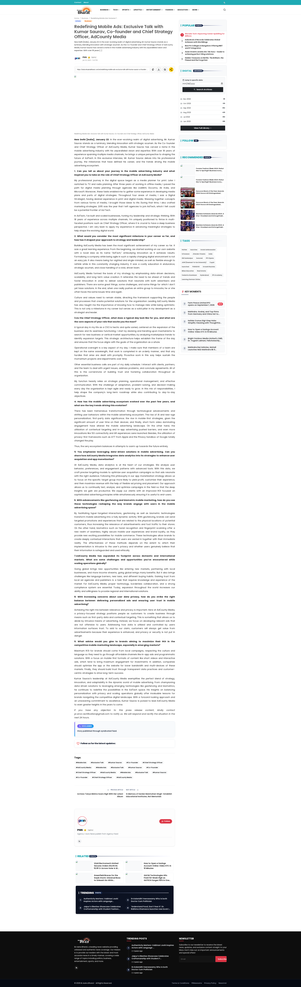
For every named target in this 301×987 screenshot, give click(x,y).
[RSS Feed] (79, 841)
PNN (80, 830)
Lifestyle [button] (138, 10)
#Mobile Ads (81, 762)
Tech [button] (115, 10)
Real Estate (201, 271)
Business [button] (104, 10)
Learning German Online (191, 279)
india (210, 254)
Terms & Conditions (180, 983)
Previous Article (116, 790)
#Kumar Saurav (115, 762)
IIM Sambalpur (187, 258)
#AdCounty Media (83, 767)
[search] (224, 10)
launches (193, 250)
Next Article (131, 790)
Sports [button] (125, 10)
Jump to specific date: (192, 80)
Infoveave (185, 254)
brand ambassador (208, 250)
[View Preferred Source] (165, 69)
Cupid (212, 262)
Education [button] (183, 10)
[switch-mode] (225, 2)
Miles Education (188, 271)
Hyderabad (204, 275)
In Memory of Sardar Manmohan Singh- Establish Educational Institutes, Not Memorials (149, 795)
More (194, 10)
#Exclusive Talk (97, 762)
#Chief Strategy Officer (152, 762)
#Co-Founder (132, 762)
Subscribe (222, 959)
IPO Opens (210, 258)
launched (185, 267)
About (86, 2)
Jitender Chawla (199, 254)
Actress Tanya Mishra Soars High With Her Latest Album (100, 795)
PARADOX (196, 267)
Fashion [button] (169, 10)
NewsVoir (223, 983)
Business (85, 18)
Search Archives (203, 89)
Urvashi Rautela (209, 267)
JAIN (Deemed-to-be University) (194, 262)
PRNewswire (197, 983)
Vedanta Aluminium (189, 275)
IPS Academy (217, 275)
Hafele (184, 250)
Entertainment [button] (153, 10)
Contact (77, 2)
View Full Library (203, 128)
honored (199, 258)
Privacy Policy (210, 983)
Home (76, 18)
